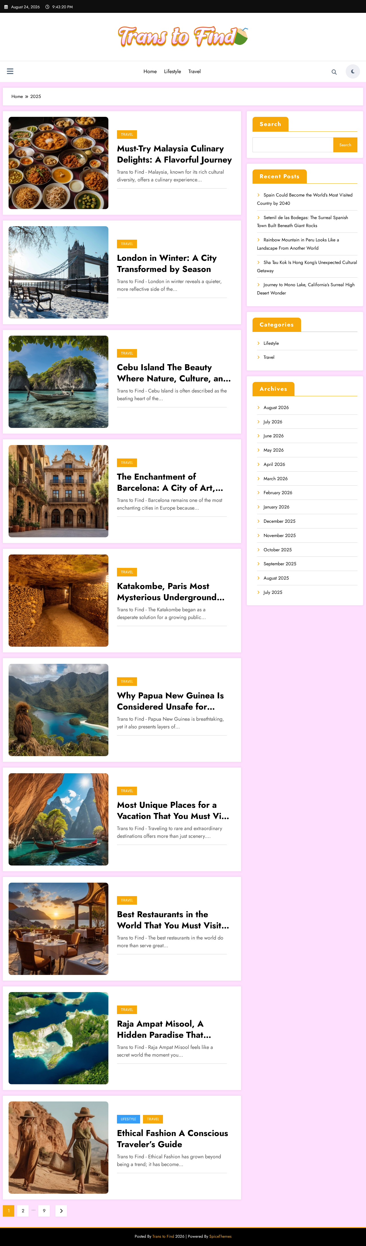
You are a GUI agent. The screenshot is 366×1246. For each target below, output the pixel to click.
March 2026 (276, 478)
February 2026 (278, 492)
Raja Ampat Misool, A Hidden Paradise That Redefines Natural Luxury (167, 1029)
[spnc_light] (353, 71)
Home (150, 71)
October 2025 (278, 549)
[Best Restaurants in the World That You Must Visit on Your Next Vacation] (58, 928)
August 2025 (276, 578)
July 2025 (273, 592)
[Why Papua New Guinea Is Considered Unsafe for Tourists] (58, 709)
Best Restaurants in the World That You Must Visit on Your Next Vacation (169, 920)
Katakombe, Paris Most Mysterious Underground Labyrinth (167, 591)
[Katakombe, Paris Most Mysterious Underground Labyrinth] (58, 600)
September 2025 (280, 563)
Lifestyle (172, 71)
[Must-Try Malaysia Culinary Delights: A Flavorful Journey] (58, 162)
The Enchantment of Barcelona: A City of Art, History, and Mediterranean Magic (172, 482)
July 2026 (273, 421)
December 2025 (279, 521)
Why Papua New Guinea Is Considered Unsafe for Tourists (170, 701)
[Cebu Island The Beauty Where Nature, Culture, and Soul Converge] (58, 381)
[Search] (334, 72)
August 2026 (276, 407)
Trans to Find (163, 1236)
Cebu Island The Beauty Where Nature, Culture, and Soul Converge (172, 373)
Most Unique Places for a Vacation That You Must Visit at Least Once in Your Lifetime (173, 810)
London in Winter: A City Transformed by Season (167, 263)
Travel (194, 71)
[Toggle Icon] (10, 72)
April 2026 (274, 464)
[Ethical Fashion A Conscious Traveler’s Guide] (58, 1147)
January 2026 (276, 507)
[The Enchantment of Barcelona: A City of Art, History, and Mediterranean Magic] (58, 490)
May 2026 (274, 450)
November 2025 (280, 535)
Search (270, 124)
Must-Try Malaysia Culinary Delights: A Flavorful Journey (174, 154)
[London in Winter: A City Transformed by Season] (58, 272)
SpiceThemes (220, 1236)
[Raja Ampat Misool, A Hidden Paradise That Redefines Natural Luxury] (58, 1037)
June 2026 (274, 435)
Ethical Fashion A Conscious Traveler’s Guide (172, 1138)
